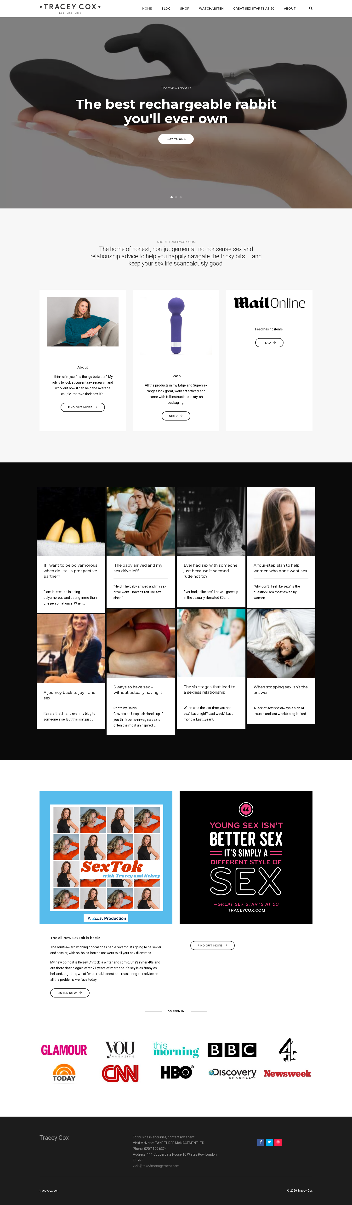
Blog (165, 8)
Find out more (80, 407)
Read (267, 342)
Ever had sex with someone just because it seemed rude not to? (210, 571)
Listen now (67, 993)
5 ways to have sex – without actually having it (138, 690)
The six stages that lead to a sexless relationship (209, 690)
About (290, 8)
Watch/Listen (211, 8)
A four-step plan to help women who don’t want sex (280, 568)
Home (147, 8)
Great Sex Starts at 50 (253, 8)
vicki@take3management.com (156, 1166)
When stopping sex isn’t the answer (281, 690)
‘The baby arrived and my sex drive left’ (138, 568)
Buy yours (176, 139)
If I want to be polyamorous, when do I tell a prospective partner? (71, 571)
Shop (184, 8)
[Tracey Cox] (70, 8)
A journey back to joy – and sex (70, 695)
